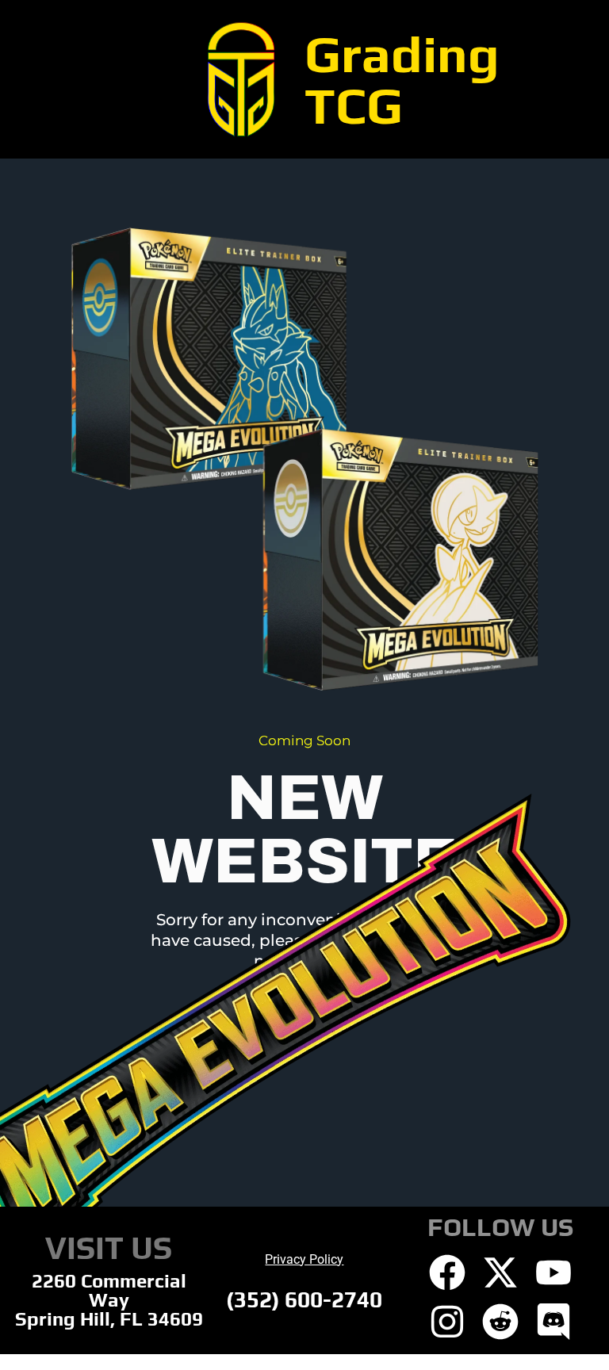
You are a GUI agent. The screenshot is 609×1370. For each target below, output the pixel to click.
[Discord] (553, 1321)
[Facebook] (447, 1272)
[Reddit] (500, 1321)
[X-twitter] (500, 1272)
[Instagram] (447, 1321)
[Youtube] (553, 1272)
